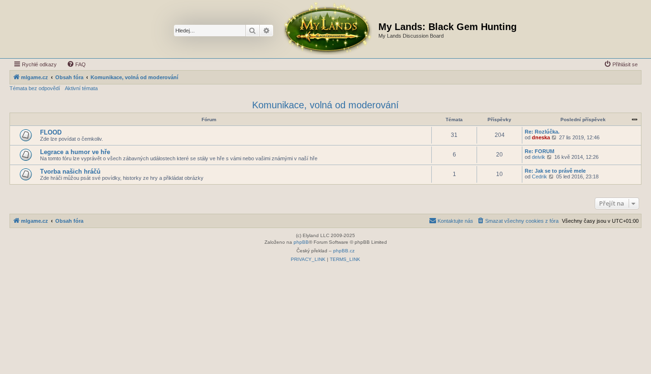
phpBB (301, 242)
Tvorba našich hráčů (70, 171)
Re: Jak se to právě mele (555, 171)
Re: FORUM (539, 151)
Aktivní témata (81, 88)
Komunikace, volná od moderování (325, 105)
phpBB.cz (344, 250)
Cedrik (539, 176)
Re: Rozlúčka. (542, 132)
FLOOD (50, 132)
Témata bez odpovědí (35, 88)
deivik (538, 157)
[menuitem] (76, 64)
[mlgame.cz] (326, 29)
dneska (541, 137)
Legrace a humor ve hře (75, 152)
